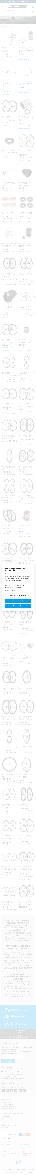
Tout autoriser (18, 606)
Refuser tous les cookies (18, 600)
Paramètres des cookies (18, 595)
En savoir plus (10, 590)
